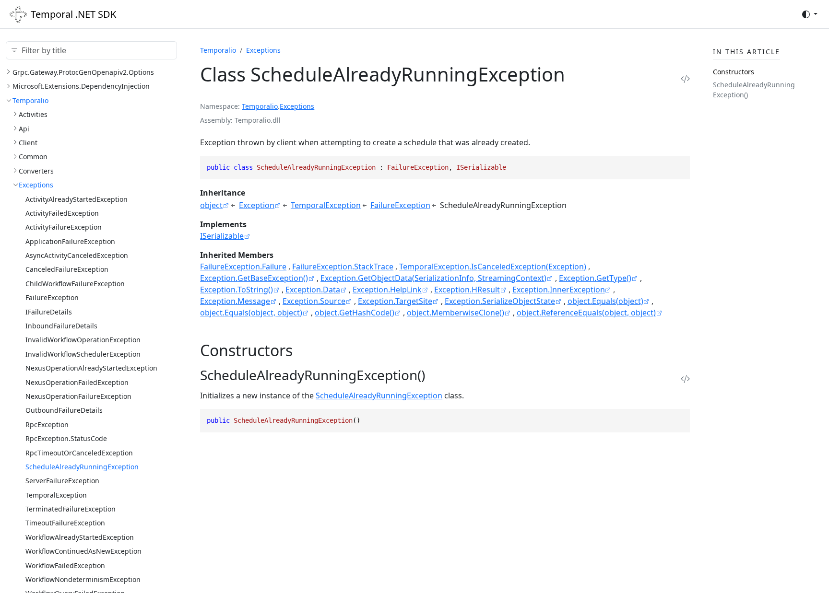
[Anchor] (303, 350)
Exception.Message (235, 301)
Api (24, 128)
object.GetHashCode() (354, 312)
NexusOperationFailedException (77, 382)
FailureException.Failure (243, 266)
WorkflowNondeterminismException (83, 579)
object (211, 205)
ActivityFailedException (62, 213)
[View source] (685, 78)
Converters (36, 170)
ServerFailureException (62, 480)
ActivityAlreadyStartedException (76, 199)
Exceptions (36, 184)
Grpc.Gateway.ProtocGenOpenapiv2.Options (83, 72)
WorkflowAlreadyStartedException (79, 537)
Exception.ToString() (236, 289)
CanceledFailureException (66, 269)
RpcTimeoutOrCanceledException (79, 452)
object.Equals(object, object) (251, 312)
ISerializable (222, 236)
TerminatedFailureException (70, 508)
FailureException (52, 297)
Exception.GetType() (595, 278)
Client (28, 142)
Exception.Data (312, 289)
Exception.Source (314, 301)
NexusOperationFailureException (78, 396)
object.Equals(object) (605, 301)
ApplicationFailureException (70, 241)
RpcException (47, 424)
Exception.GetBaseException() (254, 278)
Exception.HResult (467, 289)
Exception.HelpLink (387, 289)
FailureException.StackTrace (342, 266)
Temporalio (30, 100)
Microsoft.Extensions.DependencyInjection (81, 86)
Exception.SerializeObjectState (500, 301)
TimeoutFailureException (65, 522)
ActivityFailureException (63, 227)
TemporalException (56, 495)
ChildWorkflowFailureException (75, 283)
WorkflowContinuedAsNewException (83, 551)
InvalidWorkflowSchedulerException (83, 354)
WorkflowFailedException (65, 565)
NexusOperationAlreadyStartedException (91, 367)
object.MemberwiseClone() (455, 312)
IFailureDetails (48, 311)
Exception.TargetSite (395, 301)
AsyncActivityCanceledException (76, 255)
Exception (256, 205)
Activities (33, 114)
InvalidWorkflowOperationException (83, 339)
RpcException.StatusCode (66, 438)
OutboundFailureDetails (64, 410)
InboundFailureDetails (61, 325)
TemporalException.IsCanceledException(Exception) (492, 266)
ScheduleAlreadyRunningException (82, 466)
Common (33, 156)
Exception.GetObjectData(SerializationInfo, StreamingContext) (433, 278)
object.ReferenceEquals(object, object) (586, 312)
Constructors (733, 71)
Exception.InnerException (558, 289)
